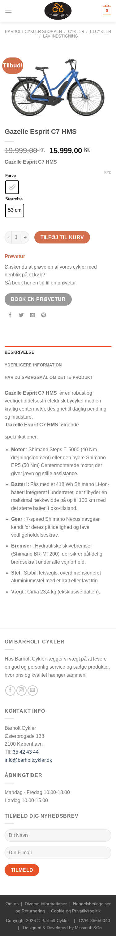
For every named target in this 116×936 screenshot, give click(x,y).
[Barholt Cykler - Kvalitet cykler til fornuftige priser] (58, 11)
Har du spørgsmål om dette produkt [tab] (48, 377)
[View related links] (45, 435)
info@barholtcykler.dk (28, 760)
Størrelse (14, 199)
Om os (12, 903)
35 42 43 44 (26, 752)
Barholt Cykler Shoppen (33, 31)
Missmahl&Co (88, 927)
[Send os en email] (33, 690)
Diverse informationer (46, 903)
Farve (10, 176)
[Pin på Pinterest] (44, 315)
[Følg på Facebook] (10, 690)
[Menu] (8, 10)
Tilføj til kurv (62, 237)
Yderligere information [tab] (33, 365)
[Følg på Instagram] (21, 690)
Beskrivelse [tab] (19, 352)
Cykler (76, 31)
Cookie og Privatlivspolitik (76, 910)
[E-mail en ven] (33, 315)
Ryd (107, 172)
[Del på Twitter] (21, 315)
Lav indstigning (60, 36)
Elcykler (100, 31)
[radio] (12, 187)
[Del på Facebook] (10, 315)
